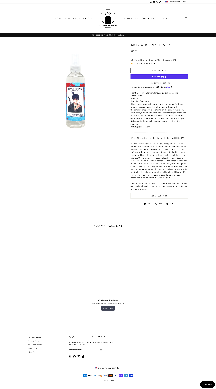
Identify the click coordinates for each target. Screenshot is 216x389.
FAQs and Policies (35, 344)
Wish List (165, 18)
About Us (130, 18)
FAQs (86, 18)
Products (71, 18)
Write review (108, 308)
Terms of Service (34, 337)
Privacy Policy (33, 341)
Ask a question (159, 196)
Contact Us (149, 18)
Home (58, 18)
